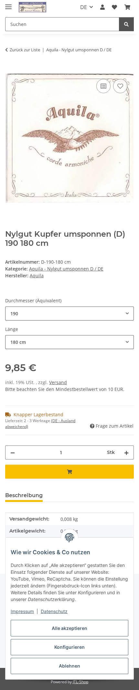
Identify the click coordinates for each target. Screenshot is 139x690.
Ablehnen (69, 666)
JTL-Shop (80, 681)
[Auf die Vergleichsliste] (103, 86)
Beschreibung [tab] (24, 495)
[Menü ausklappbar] (8, 4)
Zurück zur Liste (25, 50)
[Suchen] (126, 24)
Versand (58, 382)
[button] (102, 7)
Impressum (22, 611)
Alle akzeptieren (69, 628)
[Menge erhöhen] (126, 452)
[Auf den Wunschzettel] (120, 86)
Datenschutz (54, 611)
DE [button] (83, 7)
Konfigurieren (69, 647)
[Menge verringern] (12, 452)
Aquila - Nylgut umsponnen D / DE (66, 269)
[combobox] (69, 313)
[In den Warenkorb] (10, 70)
